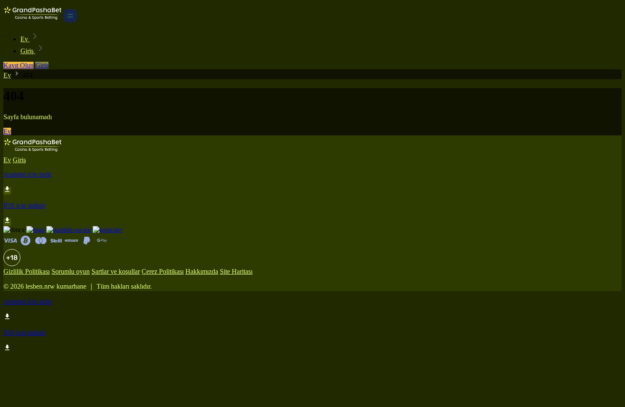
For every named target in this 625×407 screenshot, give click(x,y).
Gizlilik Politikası (26, 271)
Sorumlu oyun (70, 271)
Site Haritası (236, 271)
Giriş (27, 50)
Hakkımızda (201, 271)
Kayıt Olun (18, 65)
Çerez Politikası (163, 271)
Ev (25, 39)
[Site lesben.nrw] (32, 20)
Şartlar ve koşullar (115, 271)
